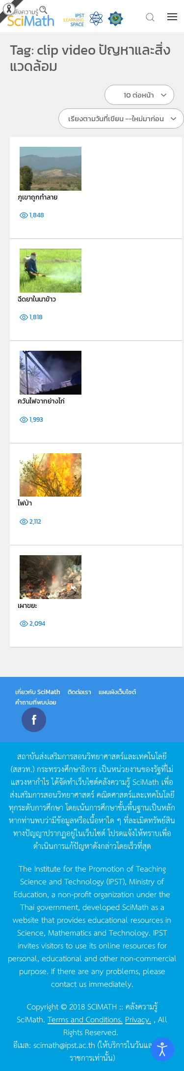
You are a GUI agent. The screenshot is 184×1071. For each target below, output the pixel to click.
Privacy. (138, 1018)
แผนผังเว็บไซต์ (117, 692)
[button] (173, 17)
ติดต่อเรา (79, 692)
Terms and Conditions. (85, 1018)
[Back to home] (30, 16)
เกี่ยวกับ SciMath (37, 692)
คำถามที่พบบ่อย (35, 702)
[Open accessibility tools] (162, 1049)
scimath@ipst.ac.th (64, 1044)
